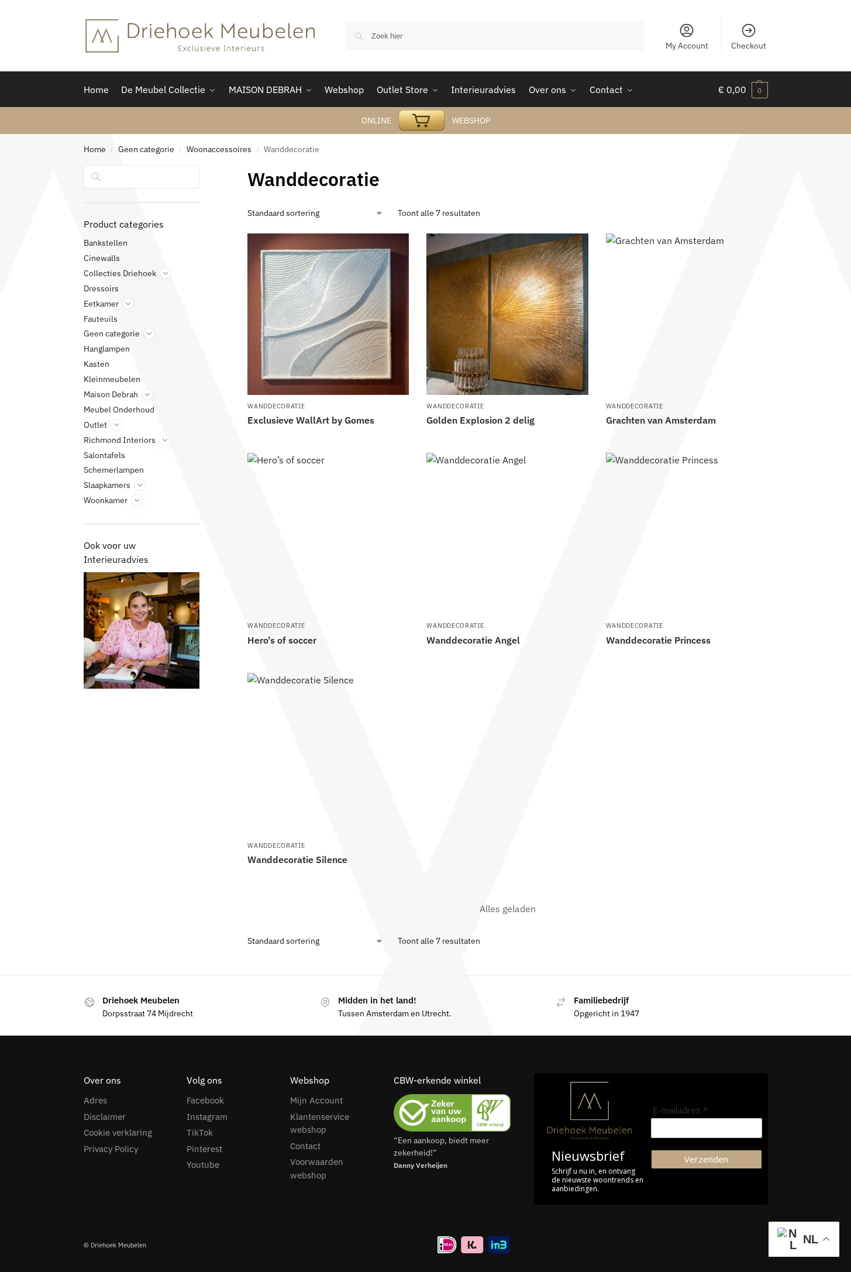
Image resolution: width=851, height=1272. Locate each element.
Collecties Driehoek (120, 273)
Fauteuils (101, 319)
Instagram (207, 1116)
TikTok (200, 1132)
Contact (305, 1145)
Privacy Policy (111, 1148)
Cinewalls (102, 258)
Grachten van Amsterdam (661, 420)
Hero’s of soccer (281, 640)
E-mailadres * (680, 1110)
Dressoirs (101, 288)
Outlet (95, 425)
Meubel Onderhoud (119, 409)
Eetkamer (101, 303)
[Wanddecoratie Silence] (328, 753)
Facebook (205, 1100)
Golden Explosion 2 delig (480, 420)
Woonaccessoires (219, 149)
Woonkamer (106, 500)
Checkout (748, 45)
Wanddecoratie (276, 406)
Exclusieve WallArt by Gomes (310, 420)
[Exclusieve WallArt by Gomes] (328, 314)
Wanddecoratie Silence (297, 859)
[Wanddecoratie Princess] (686, 533)
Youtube (203, 1164)
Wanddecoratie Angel (473, 640)
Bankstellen (106, 243)
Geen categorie (146, 149)
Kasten (96, 364)
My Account (687, 45)
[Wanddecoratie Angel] (507, 533)
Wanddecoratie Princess (658, 640)
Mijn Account (316, 1100)
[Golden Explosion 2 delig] (507, 314)
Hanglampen (107, 348)
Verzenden (706, 1159)
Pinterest (204, 1148)
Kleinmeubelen (112, 379)
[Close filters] (202, 172)
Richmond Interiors (120, 440)
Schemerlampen (114, 470)
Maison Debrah (111, 394)
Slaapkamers (107, 485)
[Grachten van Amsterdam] (686, 314)
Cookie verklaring (118, 1132)
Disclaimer (105, 1116)
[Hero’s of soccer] (328, 533)
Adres (95, 1100)
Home (95, 149)
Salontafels (104, 455)
